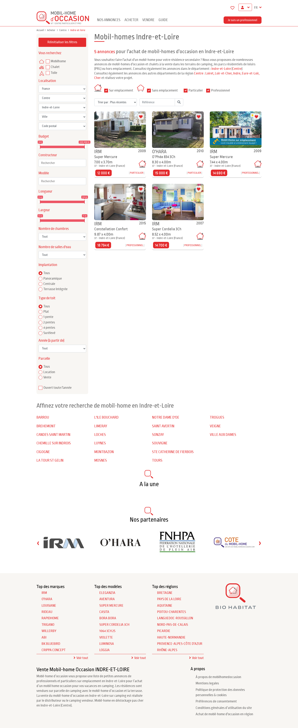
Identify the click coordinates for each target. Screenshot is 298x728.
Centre (63, 30)
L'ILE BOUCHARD (106, 417)
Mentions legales (207, 683)
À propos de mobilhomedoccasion (218, 677)
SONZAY (158, 435)
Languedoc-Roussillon (175, 618)
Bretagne (165, 593)
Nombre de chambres (54, 229)
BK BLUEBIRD (51, 644)
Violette (106, 637)
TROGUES (217, 417)
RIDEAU (47, 612)
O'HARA (47, 599)
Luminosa (106, 644)
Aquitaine (164, 605)
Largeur (44, 210)
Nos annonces (108, 20)
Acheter (131, 20)
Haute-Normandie (171, 637)
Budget (44, 136)
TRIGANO (48, 625)
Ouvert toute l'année (57, 388)
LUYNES (100, 443)
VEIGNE (215, 426)
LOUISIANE (49, 605)
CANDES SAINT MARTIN (53, 435)
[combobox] (62, 162)
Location (49, 372)
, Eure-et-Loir (249, 73)
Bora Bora (107, 618)
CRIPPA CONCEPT (53, 650)
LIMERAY (100, 426)
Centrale (49, 284)
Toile (54, 73)
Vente (47, 377)
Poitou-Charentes (171, 612)
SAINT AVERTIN (163, 426)
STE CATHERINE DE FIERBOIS (173, 452)
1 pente (48, 317)
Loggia (104, 650)
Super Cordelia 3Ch (114, 625)
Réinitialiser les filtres (62, 42)
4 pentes (49, 328)
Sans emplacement (165, 90)
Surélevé (49, 333)
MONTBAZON (104, 452)
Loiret (209, 73)
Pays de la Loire (169, 599)
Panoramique (52, 278)
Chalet (55, 67)
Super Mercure (111, 605)
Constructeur (48, 155)
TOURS (157, 460)
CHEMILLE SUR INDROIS (53, 443)
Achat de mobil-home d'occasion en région (224, 714)
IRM (44, 593)
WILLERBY (49, 631)
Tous (46, 273)
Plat (46, 311)
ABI (44, 637)
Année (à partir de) (51, 340)
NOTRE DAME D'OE (165, 417)
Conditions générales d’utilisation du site (224, 708)
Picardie (163, 631)
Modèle (44, 173)
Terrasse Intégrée (55, 289)
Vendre (148, 20)
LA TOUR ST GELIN (49, 460)
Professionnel (220, 90)
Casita (104, 612)
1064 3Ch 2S (107, 631)
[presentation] (38, 543)
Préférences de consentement (216, 701)
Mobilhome (58, 61)
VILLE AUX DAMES (223, 435)
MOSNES (100, 460)
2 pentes (49, 322)
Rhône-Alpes (167, 650)
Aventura (107, 599)
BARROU (42, 417)
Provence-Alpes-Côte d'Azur (179, 644)
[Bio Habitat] (236, 607)
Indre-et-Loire (221, 69)
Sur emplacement (121, 90)
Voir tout (82, 658)
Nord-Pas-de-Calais (172, 625)
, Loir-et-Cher (222, 73)
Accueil (40, 30)
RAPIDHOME (50, 618)
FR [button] (256, 8)
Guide (163, 20)
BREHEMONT (46, 426)
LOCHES (100, 435)
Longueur (45, 191)
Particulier (196, 90)
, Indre (236, 73)
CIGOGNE (43, 452)
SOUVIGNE (159, 443)
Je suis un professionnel (242, 20)
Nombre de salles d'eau (55, 247)
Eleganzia (107, 593)
